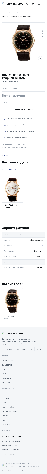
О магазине (6, 424)
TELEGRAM (23, 349)
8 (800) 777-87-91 (12, 436)
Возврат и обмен (8, 407)
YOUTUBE (9, 349)
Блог (3, 420)
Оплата (4, 403)
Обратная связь (8, 454)
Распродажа (6, 378)
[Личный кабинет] (27, 4)
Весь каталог (7, 382)
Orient (4, 369)
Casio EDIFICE (7, 365)
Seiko (4, 374)
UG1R (40, 246)
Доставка (5, 398)
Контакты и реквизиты (10, 450)
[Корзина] (33, 4)
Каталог (12, 13)
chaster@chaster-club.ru (11, 441)
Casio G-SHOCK (7, 361)
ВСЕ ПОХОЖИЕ (8, 169)
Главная (5, 13)
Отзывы (5, 416)
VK (32, 349)
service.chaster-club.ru (10, 445)
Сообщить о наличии (23, 109)
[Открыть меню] (39, 4)
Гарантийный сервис (9, 411)
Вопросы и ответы (9, 394)
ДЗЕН (39, 349)
